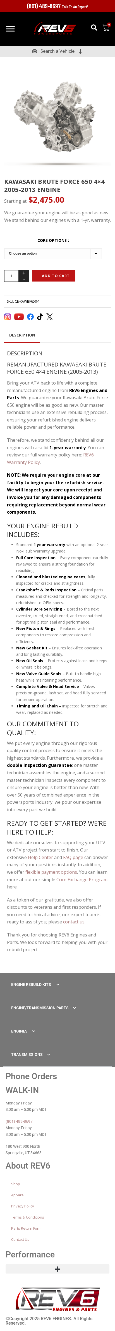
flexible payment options (51, 872)
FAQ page (73, 857)
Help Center (40, 857)
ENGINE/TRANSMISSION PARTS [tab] (40, 1008)
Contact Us (20, 1239)
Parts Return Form (26, 1228)
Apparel (18, 1194)
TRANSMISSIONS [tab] (27, 1054)
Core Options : (53, 240)
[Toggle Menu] (10, 28)
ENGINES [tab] (19, 1031)
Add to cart (56, 275)
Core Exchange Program (81, 880)
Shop (15, 1183)
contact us (74, 922)
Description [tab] (22, 335)
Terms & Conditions (27, 1217)
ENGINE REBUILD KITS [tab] (31, 984)
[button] (94, 27)
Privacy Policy (22, 1206)
